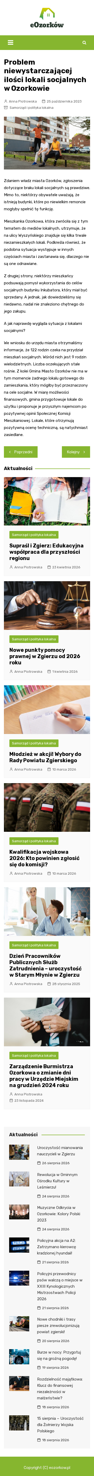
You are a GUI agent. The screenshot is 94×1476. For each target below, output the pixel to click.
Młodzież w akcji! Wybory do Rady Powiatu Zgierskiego (45, 757)
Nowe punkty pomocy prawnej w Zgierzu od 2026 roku (44, 656)
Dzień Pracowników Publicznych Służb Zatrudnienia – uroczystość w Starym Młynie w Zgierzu (45, 965)
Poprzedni (23, 452)
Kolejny (73, 452)
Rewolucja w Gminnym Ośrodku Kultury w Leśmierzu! (57, 1181)
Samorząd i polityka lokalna (32, 108)
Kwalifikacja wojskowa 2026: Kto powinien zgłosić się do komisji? (44, 858)
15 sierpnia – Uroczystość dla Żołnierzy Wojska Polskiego (60, 1424)
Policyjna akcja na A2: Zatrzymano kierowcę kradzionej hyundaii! (56, 1247)
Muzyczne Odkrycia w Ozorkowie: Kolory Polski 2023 (58, 1214)
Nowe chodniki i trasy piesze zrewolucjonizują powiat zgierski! (58, 1325)
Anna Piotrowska (23, 101)
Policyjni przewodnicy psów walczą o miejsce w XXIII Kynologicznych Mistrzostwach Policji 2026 (60, 1286)
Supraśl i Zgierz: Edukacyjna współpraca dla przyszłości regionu (46, 551)
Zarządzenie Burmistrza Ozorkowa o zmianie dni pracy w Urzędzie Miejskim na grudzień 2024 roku (43, 1075)
